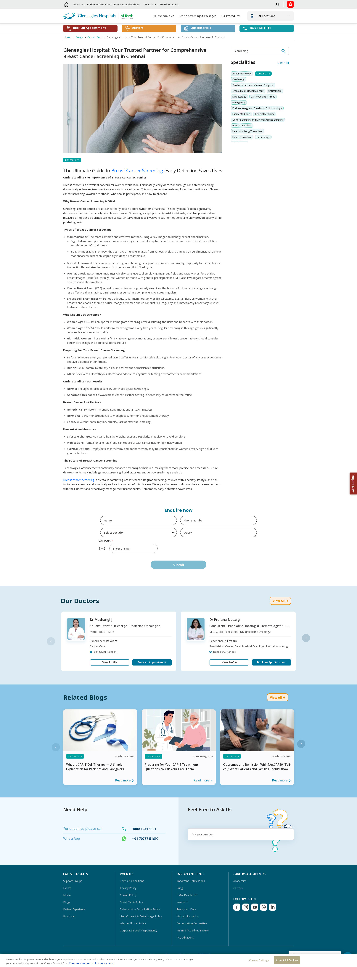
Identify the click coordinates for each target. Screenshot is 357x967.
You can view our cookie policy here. (91, 963)
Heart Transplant (242, 137)
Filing (180, 888)
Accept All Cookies (287, 960)
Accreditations (185, 937)
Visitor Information (188, 916)
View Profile (109, 662)
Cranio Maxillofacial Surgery (247, 90)
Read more (123, 780)
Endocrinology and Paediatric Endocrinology (257, 108)
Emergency (238, 102)
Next (306, 638)
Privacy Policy (128, 888)
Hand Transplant (241, 125)
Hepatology (263, 137)
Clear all (283, 63)
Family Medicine (241, 114)
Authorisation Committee (192, 923)
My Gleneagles (169, 4)
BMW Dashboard (187, 895)
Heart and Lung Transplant (247, 131)
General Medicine (265, 114)
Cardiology (238, 79)
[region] (178, 960)
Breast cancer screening (78, 480)
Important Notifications (191, 881)
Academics (239, 881)
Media (67, 895)
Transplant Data (186, 909)
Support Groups (72, 881)
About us (78, 4)
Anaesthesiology (242, 73)
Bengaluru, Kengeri (105, 651)
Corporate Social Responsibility (138, 930)
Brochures (69, 916)
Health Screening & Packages (197, 16)
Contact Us (150, 4)
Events (67, 888)
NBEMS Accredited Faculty (193, 930)
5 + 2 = (103, 548)
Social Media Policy (131, 902)
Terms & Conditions (132, 881)
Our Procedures (230, 16)
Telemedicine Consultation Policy (140, 909)
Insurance (182, 902)
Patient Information (98, 4)
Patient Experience (74, 909)
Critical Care (275, 90)
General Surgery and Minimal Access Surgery (257, 119)
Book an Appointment (152, 662)
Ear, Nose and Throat (263, 96)
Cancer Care (263, 73)
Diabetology (239, 96)
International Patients (127, 4)
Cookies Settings (259, 960)
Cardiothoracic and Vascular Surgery (252, 85)
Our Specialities (164, 16)
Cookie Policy (128, 895)
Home (66, 4)
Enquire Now (353, 483)
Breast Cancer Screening (137, 170)
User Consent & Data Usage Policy (141, 916)
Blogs (66, 902)
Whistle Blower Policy (133, 923)
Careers (238, 888)
